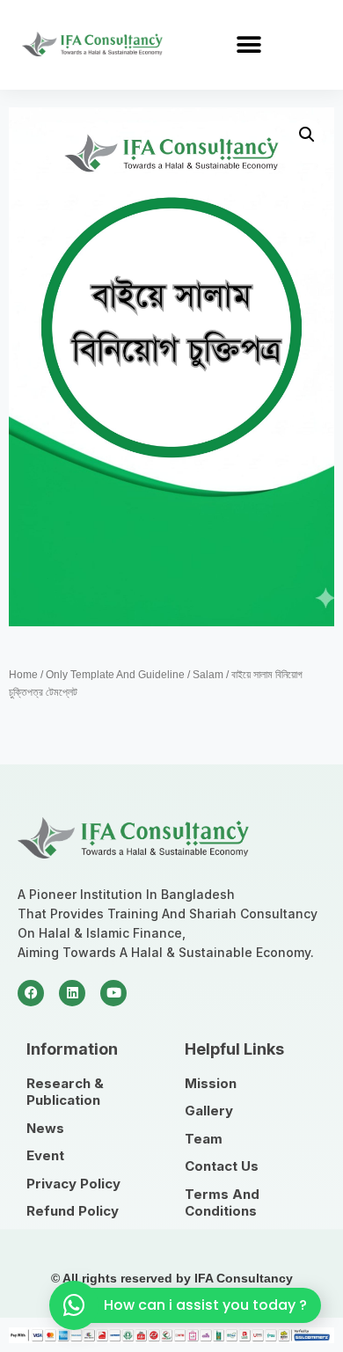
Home (23, 675)
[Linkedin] (72, 993)
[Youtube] (113, 993)
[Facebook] (31, 993)
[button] (248, 44)
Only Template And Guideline (115, 675)
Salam (208, 675)
